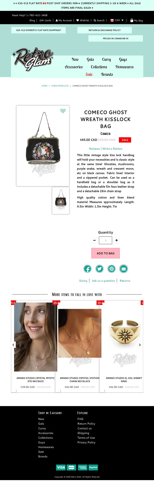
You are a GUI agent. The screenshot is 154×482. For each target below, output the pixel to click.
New (75, 59)
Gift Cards (45, 20)
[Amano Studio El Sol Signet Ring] (87, 337)
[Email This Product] (123, 272)
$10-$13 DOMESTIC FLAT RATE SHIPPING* (38, 30)
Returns (125, 280)
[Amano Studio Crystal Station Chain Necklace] (43, 337)
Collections (99, 66)
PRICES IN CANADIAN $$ (115, 38)
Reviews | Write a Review (105, 148)
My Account (65, 20)
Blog (32, 20)
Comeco (106, 133)
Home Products (60, 86)
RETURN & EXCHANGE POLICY (105, 30)
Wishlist (84, 20)
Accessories (74, 66)
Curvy (106, 59)
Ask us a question (103, 280)
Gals (90, 59)
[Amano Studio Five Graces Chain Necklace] (131, 337)
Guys (123, 59)
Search (100, 20)
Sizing (83, 280)
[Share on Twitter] (100, 272)
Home (44, 86)
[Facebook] (88, 272)
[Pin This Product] (112, 272)
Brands (107, 74)
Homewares (124, 66)
